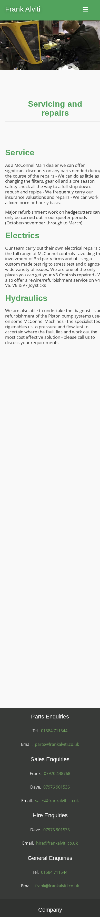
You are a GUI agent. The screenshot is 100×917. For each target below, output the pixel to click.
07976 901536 (56, 787)
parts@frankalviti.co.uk (57, 744)
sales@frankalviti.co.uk (57, 800)
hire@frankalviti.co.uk (57, 843)
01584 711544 (54, 731)
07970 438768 (57, 773)
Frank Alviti (22, 9)
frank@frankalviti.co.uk (57, 886)
